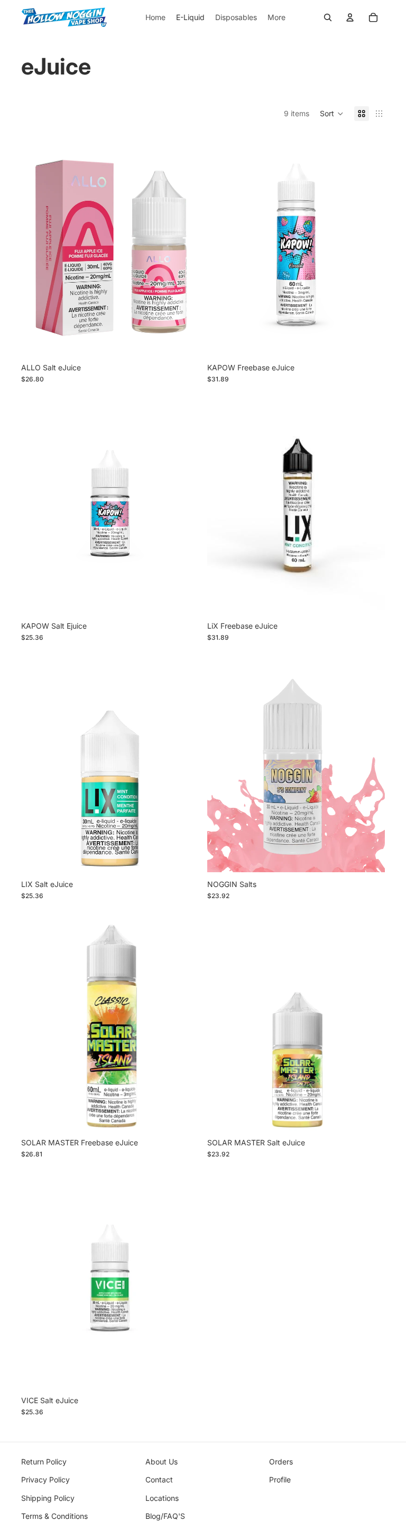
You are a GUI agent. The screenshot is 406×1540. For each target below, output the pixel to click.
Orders (281, 1461)
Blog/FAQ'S (165, 1515)
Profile (280, 1479)
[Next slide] (369, 761)
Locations (162, 1498)
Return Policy (44, 1461)
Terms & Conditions (54, 1515)
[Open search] (327, 17)
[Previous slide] (223, 761)
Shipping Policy (48, 1498)
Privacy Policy (45, 1479)
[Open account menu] (350, 17)
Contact (159, 1479)
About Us (161, 1461)
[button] (332, 113)
